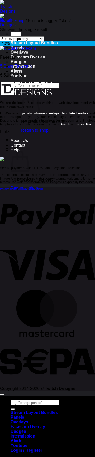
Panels (17, 417)
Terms (22, 188)
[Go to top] (2, 394)
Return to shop (35, 130)
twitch (65, 124)
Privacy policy (8, 188)
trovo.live (84, 124)
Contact (18, 145)
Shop (20, 20)
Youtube (19, 445)
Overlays (19, 52)
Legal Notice (36, 188)
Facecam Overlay (28, 57)
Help (15, 150)
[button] (16, 34)
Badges (18, 61)
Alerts (16, 71)
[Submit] (13, 409)
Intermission (23, 436)
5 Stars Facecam (16, 66)
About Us (19, 140)
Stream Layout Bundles (34, 42)
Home (5, 20)
